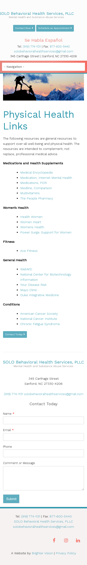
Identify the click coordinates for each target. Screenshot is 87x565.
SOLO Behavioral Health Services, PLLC (43, 521)
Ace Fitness (29, 251)
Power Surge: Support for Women (45, 232)
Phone (7, 446)
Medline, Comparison (36, 188)
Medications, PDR (33, 183)
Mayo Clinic (28, 290)
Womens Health (32, 227)
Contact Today (13, 334)
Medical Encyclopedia (36, 172)
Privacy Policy (66, 553)
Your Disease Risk (33, 285)
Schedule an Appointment (53, 28)
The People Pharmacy (36, 198)
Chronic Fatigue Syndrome (40, 324)
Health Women (31, 217)
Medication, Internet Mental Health (46, 178)
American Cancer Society (39, 314)
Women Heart (30, 222)
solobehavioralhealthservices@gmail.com (43, 51)
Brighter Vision (42, 553)
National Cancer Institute (38, 319)
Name (8, 414)
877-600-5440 (60, 46)
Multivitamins (30, 193)
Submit (11, 498)
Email (8, 430)
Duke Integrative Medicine (39, 295)
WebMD (26, 269)
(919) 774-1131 (32, 46)
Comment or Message (19, 463)
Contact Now (23, 28)
